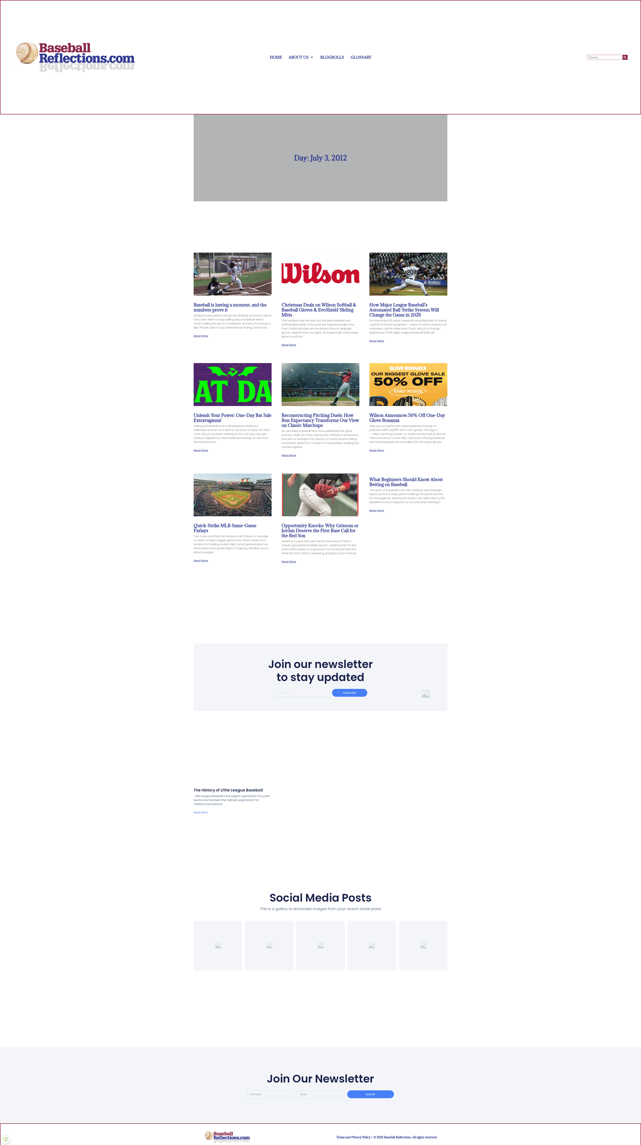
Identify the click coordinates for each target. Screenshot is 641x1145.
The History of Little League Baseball (228, 790)
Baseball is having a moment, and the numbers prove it (230, 307)
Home (276, 57)
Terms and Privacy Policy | (354, 1137)
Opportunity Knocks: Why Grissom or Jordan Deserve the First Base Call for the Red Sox (320, 530)
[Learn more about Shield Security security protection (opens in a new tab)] (5, 1139)
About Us (298, 57)
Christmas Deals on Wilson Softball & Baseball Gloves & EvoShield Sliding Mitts (319, 310)
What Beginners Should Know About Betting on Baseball (406, 482)
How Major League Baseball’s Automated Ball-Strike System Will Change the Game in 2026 (404, 310)
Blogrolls (332, 57)
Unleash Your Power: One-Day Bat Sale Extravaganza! (232, 417)
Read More (201, 336)
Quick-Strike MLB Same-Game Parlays (225, 528)
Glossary (361, 57)
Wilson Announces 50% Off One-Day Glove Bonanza (407, 417)
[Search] (624, 57)
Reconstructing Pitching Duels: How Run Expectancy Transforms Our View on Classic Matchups (320, 420)
